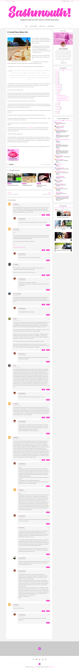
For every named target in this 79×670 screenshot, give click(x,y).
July (58, 92)
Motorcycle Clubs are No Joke (63, 217)
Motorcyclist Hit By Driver (13, 185)
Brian (16, 318)
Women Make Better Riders (62, 98)
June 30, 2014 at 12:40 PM (22, 491)
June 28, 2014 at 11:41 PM (17, 367)
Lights (57, 165)
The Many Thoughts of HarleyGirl (62, 196)
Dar (15, 365)
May (58, 103)
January (58, 109)
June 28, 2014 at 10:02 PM (17, 320)
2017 (57, 78)
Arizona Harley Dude (60, 176)
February (59, 107)
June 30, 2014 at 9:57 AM (22, 422)
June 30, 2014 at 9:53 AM (22, 394)
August (58, 90)
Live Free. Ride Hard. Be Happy (19, 247)
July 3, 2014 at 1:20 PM (21, 616)
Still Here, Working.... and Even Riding (63, 156)
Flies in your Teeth (59, 187)
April (58, 104)
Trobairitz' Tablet (59, 155)
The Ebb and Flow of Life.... (61, 177)
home (26, 26)
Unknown (16, 204)
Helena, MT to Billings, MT (60, 123)
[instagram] (66, 1)
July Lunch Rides (59, 181)
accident (11, 164)
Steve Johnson (23, 557)
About (10, 1)
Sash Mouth (36, 666)
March (58, 106)
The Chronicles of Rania (60, 171)
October (58, 87)
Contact (13, 1)
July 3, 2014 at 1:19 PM (21, 517)
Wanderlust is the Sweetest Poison (63, 250)
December (59, 84)
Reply (43, 250)
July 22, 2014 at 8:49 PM (21, 572)
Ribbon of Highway (60, 159)
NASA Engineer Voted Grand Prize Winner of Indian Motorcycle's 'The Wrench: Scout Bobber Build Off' (62, 151)
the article (21, 66)
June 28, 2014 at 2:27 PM (16, 230)
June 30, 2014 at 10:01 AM (22, 465)
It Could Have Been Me (27, 185)
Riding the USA (59, 164)
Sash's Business (33, 26)
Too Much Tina (51, 666)
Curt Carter (17, 229)
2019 (57, 75)
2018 (57, 76)
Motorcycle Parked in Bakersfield (63, 96)
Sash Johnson (23, 218)
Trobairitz (16, 264)
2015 (57, 81)
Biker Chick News (59, 180)
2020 (57, 73)
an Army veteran (30, 127)
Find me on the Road (60, 126)
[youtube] (64, 1)
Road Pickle (58, 144)
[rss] (69, 1)
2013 (57, 111)
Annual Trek (58, 141)
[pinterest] (67, 1)
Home (7, 1)
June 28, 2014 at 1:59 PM (16, 205)
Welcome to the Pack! (60, 127)
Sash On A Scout (59, 192)
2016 (57, 79)
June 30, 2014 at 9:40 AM (22, 255)
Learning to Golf (18, 293)
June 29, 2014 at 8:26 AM (16, 405)
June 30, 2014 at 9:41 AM (22, 280)
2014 (57, 83)
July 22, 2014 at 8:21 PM (21, 559)
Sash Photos (42, 26)
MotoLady (58, 134)
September (59, 89)
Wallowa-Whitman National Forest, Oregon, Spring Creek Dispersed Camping (62, 146)
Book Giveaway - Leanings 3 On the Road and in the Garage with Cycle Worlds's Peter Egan (62, 198)
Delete (48, 225)
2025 (57, 71)
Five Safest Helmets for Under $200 (62, 168)
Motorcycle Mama (63, 239)
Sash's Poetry (50, 26)
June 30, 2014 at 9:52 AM (22, 355)
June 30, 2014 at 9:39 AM (22, 220)
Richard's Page (59, 122)
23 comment (23, 34)
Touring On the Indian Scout (61, 193)
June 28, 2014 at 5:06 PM (16, 295)
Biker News (58, 149)
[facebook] (62, 1)
